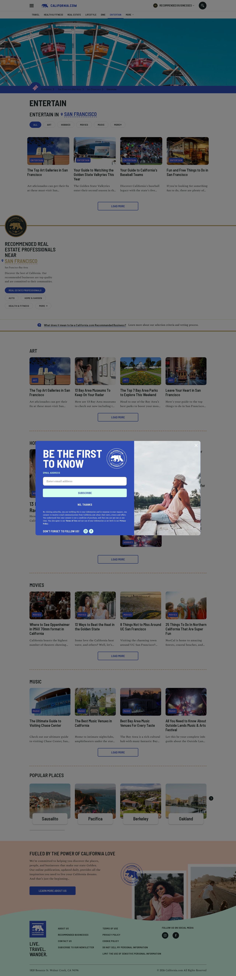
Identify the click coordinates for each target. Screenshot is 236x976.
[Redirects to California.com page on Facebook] (91, 531)
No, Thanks (85, 504)
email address (51, 472)
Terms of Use (71, 520)
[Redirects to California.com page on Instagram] (86, 531)
